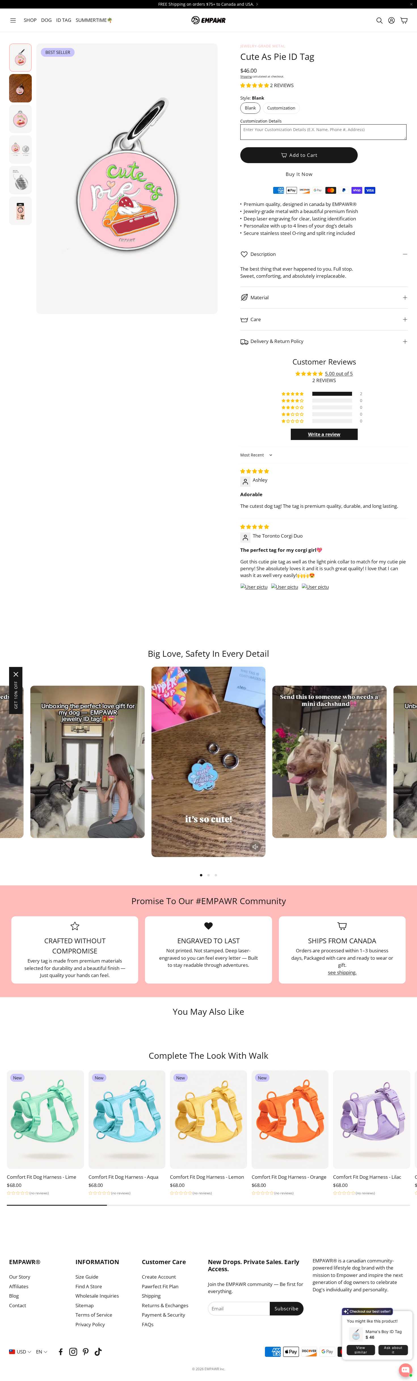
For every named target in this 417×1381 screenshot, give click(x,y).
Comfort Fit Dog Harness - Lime (41, 1177)
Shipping (246, 76)
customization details (261, 121)
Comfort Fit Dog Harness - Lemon (207, 1177)
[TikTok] (98, 1352)
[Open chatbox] (405, 1370)
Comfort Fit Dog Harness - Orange (289, 1177)
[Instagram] (73, 1352)
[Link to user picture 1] (254, 596)
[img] (254, 471)
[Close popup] (404, 1316)
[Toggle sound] (255, 846)
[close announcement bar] (411, 4)
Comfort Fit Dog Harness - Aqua (123, 1177)
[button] (13, 20)
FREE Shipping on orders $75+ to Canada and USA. (206, 4)
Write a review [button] (324, 434)
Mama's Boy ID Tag (383, 1331)
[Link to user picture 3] (315, 596)
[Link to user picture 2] (284, 596)
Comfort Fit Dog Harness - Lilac (367, 1177)
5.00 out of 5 (339, 373)
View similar (360, 1349)
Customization (281, 108)
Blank (250, 108)
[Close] (16, 674)
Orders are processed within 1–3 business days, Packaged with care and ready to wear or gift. (342, 957)
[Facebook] (61, 1352)
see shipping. (342, 972)
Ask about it (393, 1349)
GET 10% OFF (15, 695)
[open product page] (371, 1119)
